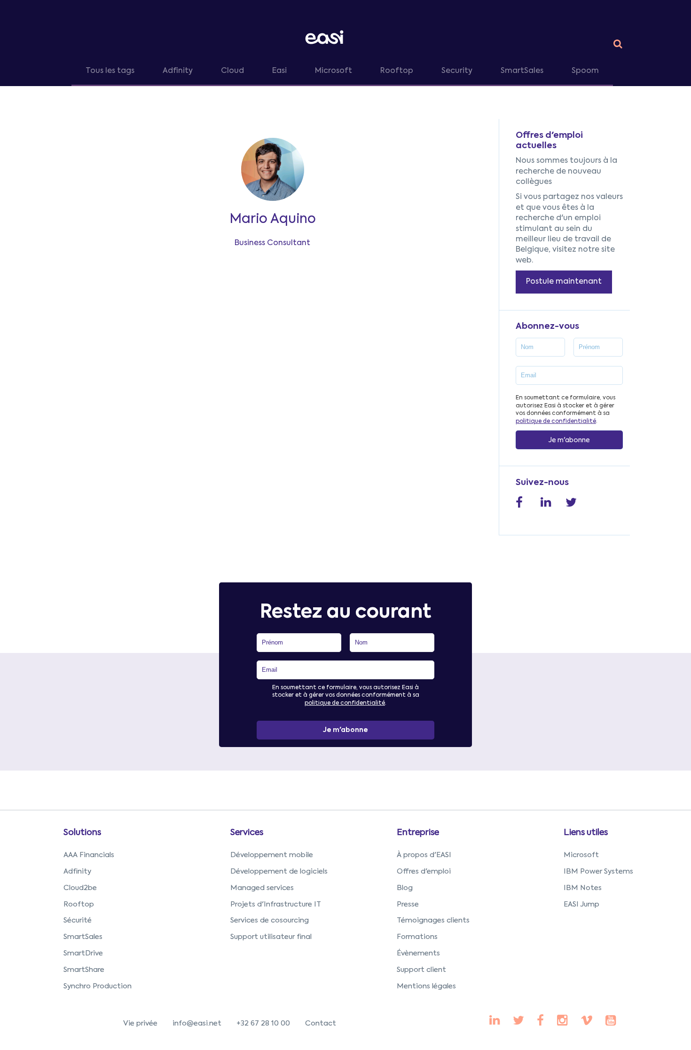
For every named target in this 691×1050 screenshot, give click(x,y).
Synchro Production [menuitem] (97, 986)
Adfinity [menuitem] (77, 871)
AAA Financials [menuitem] (88, 855)
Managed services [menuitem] (262, 887)
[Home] (326, 37)
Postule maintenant (564, 282)
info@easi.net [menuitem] (197, 1023)
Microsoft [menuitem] (581, 855)
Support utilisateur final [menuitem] (271, 936)
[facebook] (494, 1021)
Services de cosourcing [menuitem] (269, 920)
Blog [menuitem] (405, 887)
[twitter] (518, 1021)
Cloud (232, 71)
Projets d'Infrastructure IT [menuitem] (275, 904)
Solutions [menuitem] (82, 832)
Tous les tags (110, 71)
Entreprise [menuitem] (418, 832)
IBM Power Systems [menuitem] (598, 871)
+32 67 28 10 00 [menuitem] (263, 1023)
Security (456, 71)
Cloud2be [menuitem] (80, 887)
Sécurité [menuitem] (77, 920)
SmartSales (522, 71)
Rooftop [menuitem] (78, 904)
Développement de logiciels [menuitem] (279, 871)
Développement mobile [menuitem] (271, 855)
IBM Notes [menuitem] (583, 887)
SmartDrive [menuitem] (83, 953)
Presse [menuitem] (408, 904)
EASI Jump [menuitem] (581, 904)
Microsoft (333, 71)
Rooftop (396, 71)
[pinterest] (540, 1021)
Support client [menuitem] (421, 969)
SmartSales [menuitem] (82, 936)
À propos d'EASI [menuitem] (424, 855)
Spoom (585, 71)
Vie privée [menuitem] (140, 1023)
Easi (279, 71)
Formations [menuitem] (417, 936)
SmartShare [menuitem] (83, 969)
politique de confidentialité (556, 421)
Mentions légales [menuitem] (426, 986)
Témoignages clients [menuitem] (433, 920)
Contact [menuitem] (320, 1023)
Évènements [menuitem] (418, 953)
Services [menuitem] (246, 832)
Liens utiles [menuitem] (586, 832)
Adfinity (178, 71)
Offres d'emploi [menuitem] (424, 871)
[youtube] (562, 1021)
